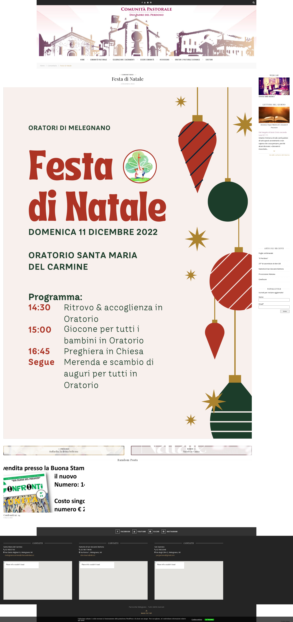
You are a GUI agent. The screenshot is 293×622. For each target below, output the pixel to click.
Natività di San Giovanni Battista (271, 269)
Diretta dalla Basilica (266, 96)
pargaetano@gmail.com (165, 555)
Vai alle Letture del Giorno (279, 155)
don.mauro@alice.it (87, 555)
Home (82, 59)
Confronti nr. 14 (11, 515)
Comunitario (52, 66)
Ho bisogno (164, 59)
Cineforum (263, 279)
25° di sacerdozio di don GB (270, 263)
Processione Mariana (267, 274)
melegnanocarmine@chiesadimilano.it (19, 555)
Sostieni (209, 59)
